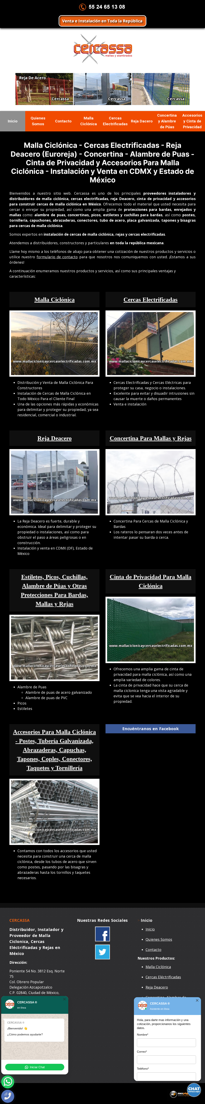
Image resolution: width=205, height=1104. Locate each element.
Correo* (142, 1051)
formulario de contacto (57, 256)
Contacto (63, 121)
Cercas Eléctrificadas (163, 977)
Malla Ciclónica (88, 121)
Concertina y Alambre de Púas (167, 121)
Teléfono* (143, 1068)
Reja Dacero (142, 121)
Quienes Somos (38, 121)
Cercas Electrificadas (115, 121)
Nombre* (142, 1034)
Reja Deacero (157, 987)
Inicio (12, 121)
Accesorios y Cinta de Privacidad (192, 121)
